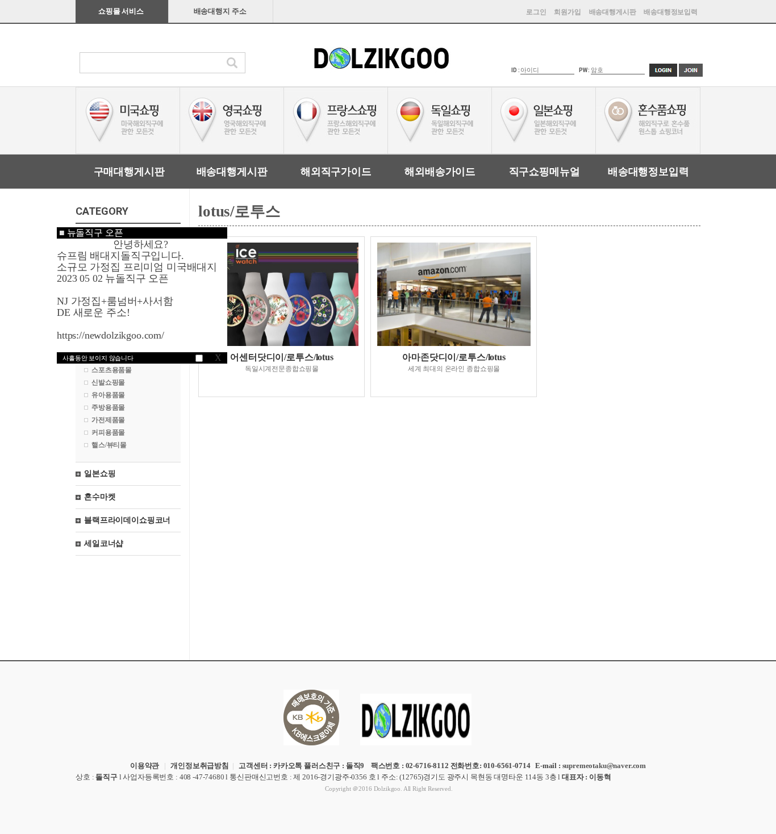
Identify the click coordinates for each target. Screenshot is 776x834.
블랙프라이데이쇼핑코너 (127, 520)
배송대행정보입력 (671, 12)
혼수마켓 (99, 497)
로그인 (536, 12)
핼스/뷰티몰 (109, 445)
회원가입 (567, 12)
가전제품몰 (108, 420)
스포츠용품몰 (111, 370)
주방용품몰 (108, 407)
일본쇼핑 (99, 473)
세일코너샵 (103, 543)
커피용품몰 (108, 432)
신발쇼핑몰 (108, 382)
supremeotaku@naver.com (604, 765)
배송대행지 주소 (220, 11)
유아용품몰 (108, 395)
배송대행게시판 (612, 12)
